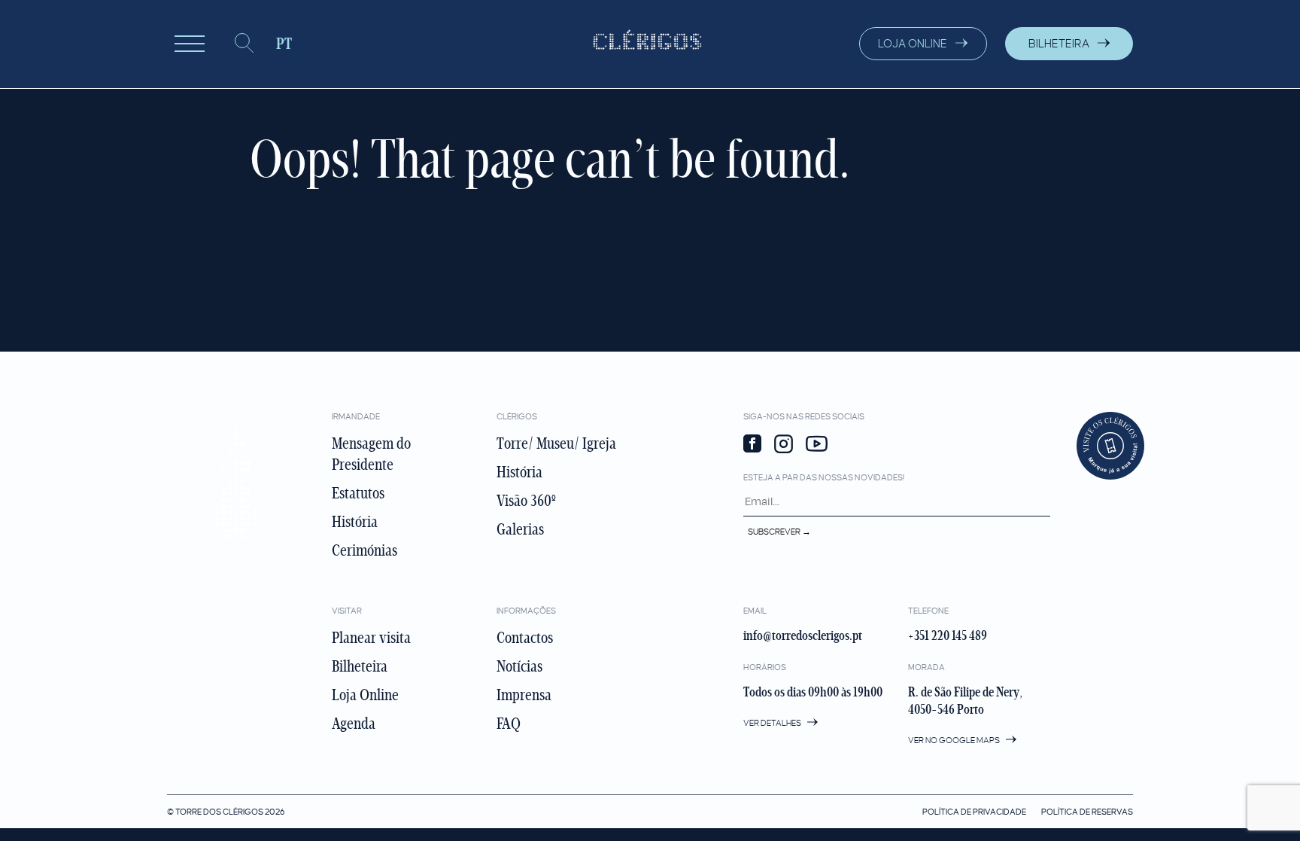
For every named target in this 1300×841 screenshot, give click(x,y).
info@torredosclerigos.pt (802, 635)
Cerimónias (364, 550)
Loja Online (365, 694)
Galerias (520, 529)
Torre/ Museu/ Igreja (556, 443)
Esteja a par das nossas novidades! (823, 477)
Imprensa (524, 694)
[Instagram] (783, 445)
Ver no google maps (954, 740)
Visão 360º (526, 500)
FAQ (509, 723)
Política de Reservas (1087, 811)
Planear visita (371, 637)
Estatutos (358, 493)
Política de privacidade (974, 811)
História (355, 521)
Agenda (353, 723)
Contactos (525, 637)
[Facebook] (752, 445)
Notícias (519, 666)
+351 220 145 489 (947, 635)
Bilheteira (359, 666)
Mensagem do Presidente (371, 454)
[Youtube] (817, 445)
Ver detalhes (773, 722)
